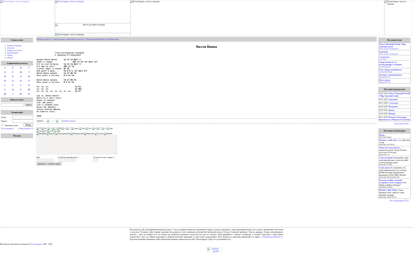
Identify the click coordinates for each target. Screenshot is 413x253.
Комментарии (12, 53)
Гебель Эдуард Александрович (388, 49)
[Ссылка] (99, 133)
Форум (10, 58)
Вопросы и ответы (14, 50)
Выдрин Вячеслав (384, 77)
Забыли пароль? (25, 128)
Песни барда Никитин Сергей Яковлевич (102, 39)
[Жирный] (41, 133)
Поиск (9, 55)
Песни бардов (36, 244)
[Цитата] (108, 133)
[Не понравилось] (57, 121)
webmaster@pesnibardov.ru (272, 237)
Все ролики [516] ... (402, 124)
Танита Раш (382, 59)
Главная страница (14, 45)
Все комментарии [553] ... (400, 201)
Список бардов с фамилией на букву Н (68, 39)
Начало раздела (44, 39)
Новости (10, 48)
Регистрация (7, 128)
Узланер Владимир (385, 66)
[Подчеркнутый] (62, 133)
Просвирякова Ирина (386, 72)
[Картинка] (89, 133)
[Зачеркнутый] (77, 133)
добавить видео (68, 121)
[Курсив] (50, 133)
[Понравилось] (48, 121)
